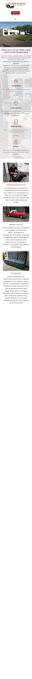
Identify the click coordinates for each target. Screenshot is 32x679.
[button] (15, 19)
